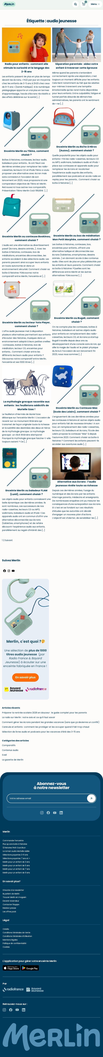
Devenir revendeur (11, 901)
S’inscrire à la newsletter (13, 890)
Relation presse (9, 908)
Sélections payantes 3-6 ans (15, 854)
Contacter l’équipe (11, 904)
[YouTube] (13, 571)
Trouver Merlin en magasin (14, 897)
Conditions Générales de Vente (16, 932)
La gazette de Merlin (12, 759)
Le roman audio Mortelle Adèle (16, 851)
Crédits (6, 929)
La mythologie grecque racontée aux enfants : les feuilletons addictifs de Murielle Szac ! (26, 405)
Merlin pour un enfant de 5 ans (16, 865)
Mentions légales (10, 939)
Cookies (6, 947)
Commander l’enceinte (13, 840)
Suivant (9, 540)
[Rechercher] (75, 4)
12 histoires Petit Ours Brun (14, 847)
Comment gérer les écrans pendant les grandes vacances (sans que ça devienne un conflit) (50, 722)
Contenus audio (10, 750)
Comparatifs (8, 745)
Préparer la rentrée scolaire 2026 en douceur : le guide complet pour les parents (44, 712)
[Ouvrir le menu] (95, 4)
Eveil (4, 754)
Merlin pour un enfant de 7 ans (16, 869)
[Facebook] (4, 571)
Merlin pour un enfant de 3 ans (16, 862)
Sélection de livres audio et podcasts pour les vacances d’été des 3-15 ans (41, 731)
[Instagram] (8, 571)
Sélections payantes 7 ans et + (16, 858)
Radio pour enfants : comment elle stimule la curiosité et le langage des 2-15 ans (26, 67)
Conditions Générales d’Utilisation (17, 936)
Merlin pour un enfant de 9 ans (16, 872)
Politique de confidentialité (14, 943)
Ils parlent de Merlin (11, 893)
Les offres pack (9, 911)
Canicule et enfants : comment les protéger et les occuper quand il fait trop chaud (45, 726)
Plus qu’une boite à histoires (15, 844)
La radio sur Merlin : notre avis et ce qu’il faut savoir (28, 717)
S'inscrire (91, 798)
